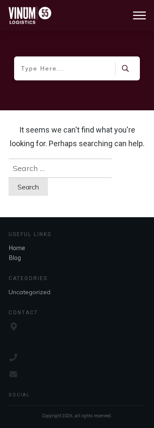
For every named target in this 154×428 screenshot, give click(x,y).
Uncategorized (29, 292)
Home (17, 248)
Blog (15, 257)
